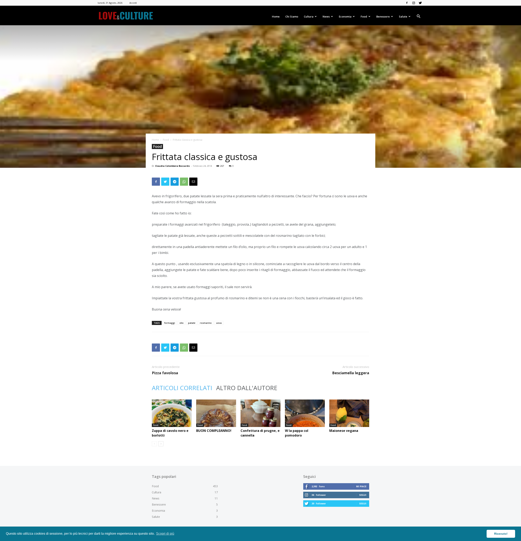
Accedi (133, 2)
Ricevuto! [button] (501, 533)
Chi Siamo (291, 16)
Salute (403, 16)
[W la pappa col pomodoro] (305, 413)
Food (364, 16)
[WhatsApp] (184, 182)
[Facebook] (407, 3)
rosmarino (206, 322)
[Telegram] (175, 182)
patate (191, 322)
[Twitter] (420, 3)
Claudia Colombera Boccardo (172, 165)
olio (182, 322)
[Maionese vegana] (349, 413)
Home (276, 16)
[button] (418, 17)
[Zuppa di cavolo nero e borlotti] (172, 413)
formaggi (169, 322)
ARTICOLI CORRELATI (182, 388)
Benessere (383, 16)
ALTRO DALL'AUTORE (246, 388)
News (326, 16)
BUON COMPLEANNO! (213, 430)
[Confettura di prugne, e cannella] (260, 413)
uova (219, 322)
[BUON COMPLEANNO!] (216, 413)
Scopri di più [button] (165, 533)
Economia (345, 16)
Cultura (308, 16)
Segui (362, 494)
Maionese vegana (343, 430)
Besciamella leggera (350, 372)
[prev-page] (154, 443)
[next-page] (160, 443)
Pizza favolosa (165, 372)
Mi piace (361, 486)
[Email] (193, 182)
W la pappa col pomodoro (296, 433)
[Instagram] (413, 3)
